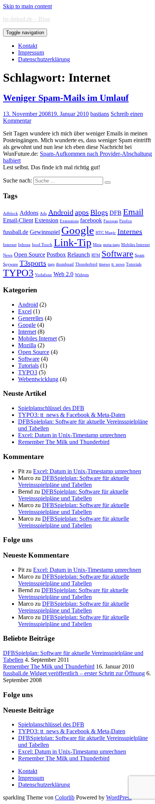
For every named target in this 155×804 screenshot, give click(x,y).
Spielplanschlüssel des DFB (51, 408)
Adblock (10, 213)
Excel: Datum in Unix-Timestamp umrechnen (72, 435)
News (7, 255)
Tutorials (133, 264)
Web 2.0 (63, 274)
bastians (99, 114)
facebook (91, 220)
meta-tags (111, 245)
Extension (46, 220)
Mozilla (27, 345)
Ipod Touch (42, 245)
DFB (115, 213)
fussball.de (15, 232)
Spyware (10, 264)
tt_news (118, 264)
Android (60, 212)
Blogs (99, 212)
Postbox (56, 254)
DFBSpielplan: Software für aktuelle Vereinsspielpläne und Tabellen (73, 481)
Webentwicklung (38, 379)
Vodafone (43, 275)
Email (133, 212)
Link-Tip (72, 242)
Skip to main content (27, 6)
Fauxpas (110, 221)
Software (117, 253)
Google (77, 230)
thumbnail (65, 264)
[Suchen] (108, 182)
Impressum (31, 52)
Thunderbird (86, 264)
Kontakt (27, 46)
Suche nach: (17, 180)
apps (82, 212)
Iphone (24, 245)
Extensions (69, 221)
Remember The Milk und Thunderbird (63, 442)
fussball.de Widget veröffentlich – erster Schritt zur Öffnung (74, 673)
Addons (29, 213)
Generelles (30, 318)
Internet (10, 245)
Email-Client (18, 220)
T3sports (33, 263)
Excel (25, 311)
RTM (95, 255)
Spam (139, 255)
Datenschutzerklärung (44, 59)
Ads (43, 213)
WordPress (119, 797)
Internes (129, 231)
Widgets (82, 275)
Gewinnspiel (45, 232)
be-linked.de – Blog (26, 19)
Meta (97, 245)
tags (51, 264)
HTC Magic (106, 233)
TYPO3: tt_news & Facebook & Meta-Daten (71, 415)
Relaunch (78, 254)
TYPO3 (18, 272)
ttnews (104, 264)
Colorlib (64, 797)
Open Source (29, 254)
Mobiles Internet (135, 245)
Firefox (125, 221)
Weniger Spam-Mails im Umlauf (66, 98)
